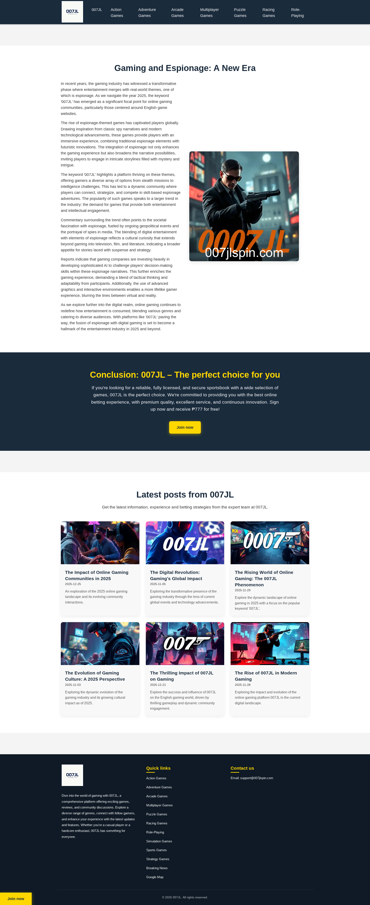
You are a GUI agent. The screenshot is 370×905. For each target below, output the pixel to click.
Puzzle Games (240, 13)
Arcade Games (177, 13)
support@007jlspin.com (256, 778)
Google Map (154, 877)
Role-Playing (297, 13)
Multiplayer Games (209, 13)
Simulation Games (159, 841)
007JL (97, 10)
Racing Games (269, 13)
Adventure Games (147, 13)
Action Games (117, 13)
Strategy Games (157, 859)
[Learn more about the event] (185, 35)
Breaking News (157, 868)
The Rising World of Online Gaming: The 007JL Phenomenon (264, 578)
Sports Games (156, 850)
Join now (185, 427)
